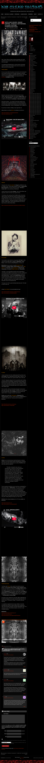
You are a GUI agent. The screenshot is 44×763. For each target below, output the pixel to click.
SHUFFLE (31, 128)
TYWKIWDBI (32, 175)
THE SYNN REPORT (33, 134)
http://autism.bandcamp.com (7, 502)
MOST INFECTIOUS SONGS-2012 (35, 97)
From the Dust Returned (34, 157)
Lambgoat (32, 161)
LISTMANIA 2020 (33, 82)
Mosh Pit (31, 92)
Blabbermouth (32, 150)
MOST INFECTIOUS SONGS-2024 (35, 112)
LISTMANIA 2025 (33, 88)
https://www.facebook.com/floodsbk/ (8, 405)
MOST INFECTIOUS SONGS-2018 (35, 105)
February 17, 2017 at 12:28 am (8, 680)
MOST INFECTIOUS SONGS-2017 (35, 103)
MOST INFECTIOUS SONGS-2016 (35, 102)
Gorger (5, 653)
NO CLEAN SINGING (8, 757)
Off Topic (31, 116)
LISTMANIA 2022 (33, 84)
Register (31, 45)
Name (5, 730)
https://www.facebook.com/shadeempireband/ (10, 112)
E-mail (5, 733)
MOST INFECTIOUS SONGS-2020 (35, 107)
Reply (24, 666)
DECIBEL (31, 155)
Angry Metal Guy (33, 147)
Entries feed (32, 48)
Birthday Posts (32, 59)
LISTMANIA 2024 (33, 87)
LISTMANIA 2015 (33, 75)
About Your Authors (33, 55)
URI (5, 736)
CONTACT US (40, 14)
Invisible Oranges (33, 160)
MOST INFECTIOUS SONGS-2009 (35, 93)
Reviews (31, 121)
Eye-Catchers (32, 64)
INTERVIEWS (17, 14)
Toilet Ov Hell (32, 173)
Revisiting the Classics (33, 124)
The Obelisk (32, 170)
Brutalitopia (32, 151)
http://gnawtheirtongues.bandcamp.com (9, 612)
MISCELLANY (32, 91)
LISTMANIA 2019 (33, 80)
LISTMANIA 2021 (33, 83)
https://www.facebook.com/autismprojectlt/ (9, 504)
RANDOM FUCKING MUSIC (14, 28)
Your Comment (5, 713)
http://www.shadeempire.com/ (7, 113)
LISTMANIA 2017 (33, 78)
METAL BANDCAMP (33, 164)
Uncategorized (32, 135)
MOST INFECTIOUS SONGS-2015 (35, 101)
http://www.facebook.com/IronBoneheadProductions (11, 615)
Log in (31, 46)
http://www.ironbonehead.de (7, 614)
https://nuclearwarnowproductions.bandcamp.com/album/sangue (13, 205)
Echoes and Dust (33, 156)
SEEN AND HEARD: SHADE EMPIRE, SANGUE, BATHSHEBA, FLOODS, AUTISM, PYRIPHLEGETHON (15, 25)
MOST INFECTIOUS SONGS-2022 (35, 110)
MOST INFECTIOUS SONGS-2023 (35, 111)
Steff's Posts (32, 129)
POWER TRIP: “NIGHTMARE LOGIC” (22, 17)
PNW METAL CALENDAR (9, 14)
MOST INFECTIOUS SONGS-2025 (35, 114)
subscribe (5, 743)
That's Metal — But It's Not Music (35, 130)
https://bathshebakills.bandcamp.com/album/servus (11, 291)
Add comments (24, 28)
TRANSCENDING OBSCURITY (35, 174)
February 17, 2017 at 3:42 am (8, 697)
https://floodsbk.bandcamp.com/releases (9, 404)
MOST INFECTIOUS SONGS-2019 (35, 106)
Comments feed (32, 49)
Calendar (31, 60)
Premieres (31, 119)
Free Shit (31, 66)
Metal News (8, 28)
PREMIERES (30, 14)
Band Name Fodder (33, 57)
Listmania (31, 70)
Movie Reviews (32, 115)
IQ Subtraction (32, 69)
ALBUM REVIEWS (24, 14)
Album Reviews (32, 56)
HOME (2, 14)
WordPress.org (32, 50)
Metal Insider (32, 165)
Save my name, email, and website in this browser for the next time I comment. (14, 740)
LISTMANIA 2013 (33, 73)
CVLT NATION (32, 152)
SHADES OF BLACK (33, 125)
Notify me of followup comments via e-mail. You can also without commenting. (14, 743)
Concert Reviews (33, 61)
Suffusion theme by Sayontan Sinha (38, 757)
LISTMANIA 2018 (33, 79)
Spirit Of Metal (32, 169)
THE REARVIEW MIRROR (34, 133)
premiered (3, 77)
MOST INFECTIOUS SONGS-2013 (35, 98)
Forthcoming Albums (33, 65)
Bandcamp (32, 148)
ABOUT (35, 14)
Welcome (31, 138)
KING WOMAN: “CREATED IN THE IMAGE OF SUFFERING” (8, 17)
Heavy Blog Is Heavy (33, 159)
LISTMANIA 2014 (33, 74)
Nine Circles (32, 166)
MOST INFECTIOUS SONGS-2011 (35, 96)
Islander (7, 646)
